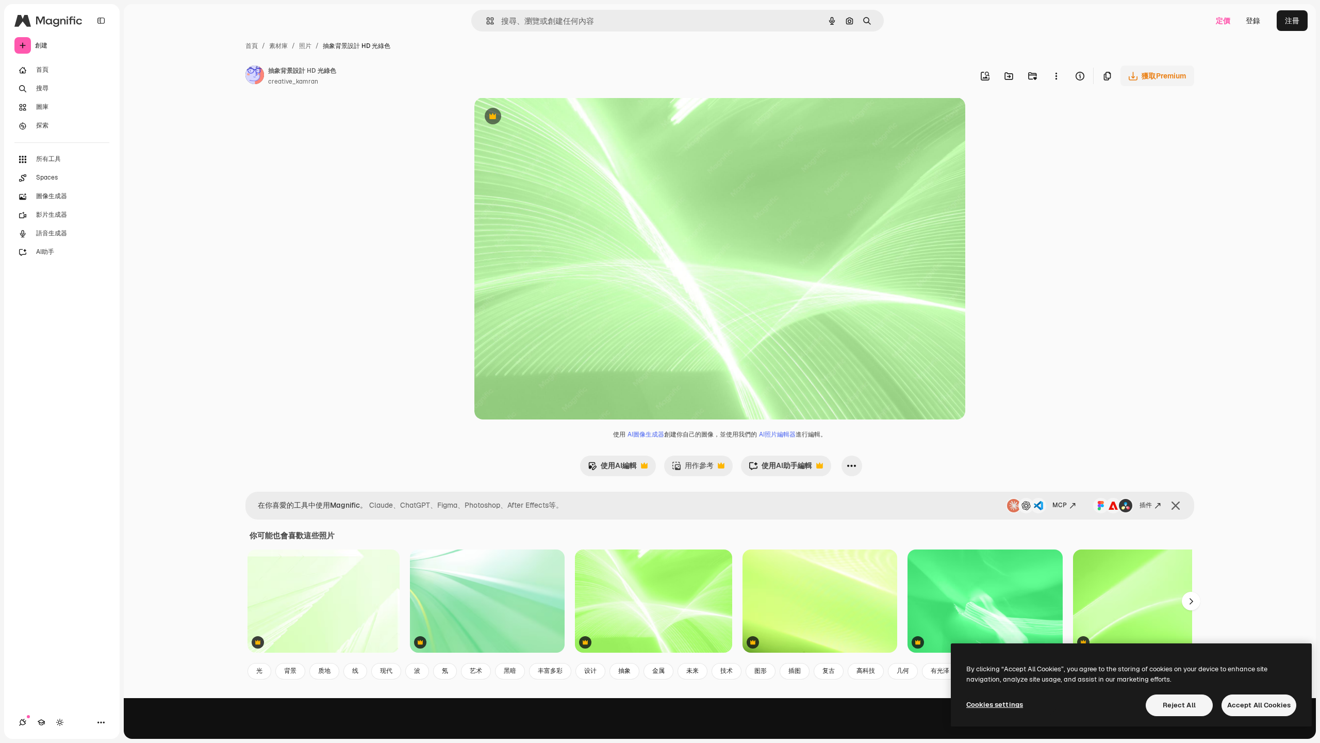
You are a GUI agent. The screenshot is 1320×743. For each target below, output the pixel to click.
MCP (1059, 505)
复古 (828, 671)
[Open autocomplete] (486, 21)
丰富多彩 (550, 671)
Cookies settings (994, 704)
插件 (1146, 505)
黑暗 (510, 671)
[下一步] (1191, 601)
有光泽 (940, 671)
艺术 (476, 671)
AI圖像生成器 (646, 434)
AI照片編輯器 (777, 434)
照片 (305, 46)
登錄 (1253, 20)
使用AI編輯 (612, 468)
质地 (324, 671)
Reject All (1179, 705)
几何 (903, 671)
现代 (386, 671)
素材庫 (278, 46)
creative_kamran (293, 81)
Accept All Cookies (1259, 705)
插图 (794, 671)
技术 (726, 671)
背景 (290, 671)
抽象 (624, 671)
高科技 (865, 671)
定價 (1223, 20)
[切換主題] (60, 722)
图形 (760, 671)
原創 (533, 117)
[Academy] (41, 722)
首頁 (251, 46)
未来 (692, 671)
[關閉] (1175, 505)
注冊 (1292, 20)
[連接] (22, 722)
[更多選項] (1056, 76)
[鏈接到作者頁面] (254, 76)
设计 (590, 671)
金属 (658, 671)
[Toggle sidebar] (101, 20)
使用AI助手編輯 (780, 468)
